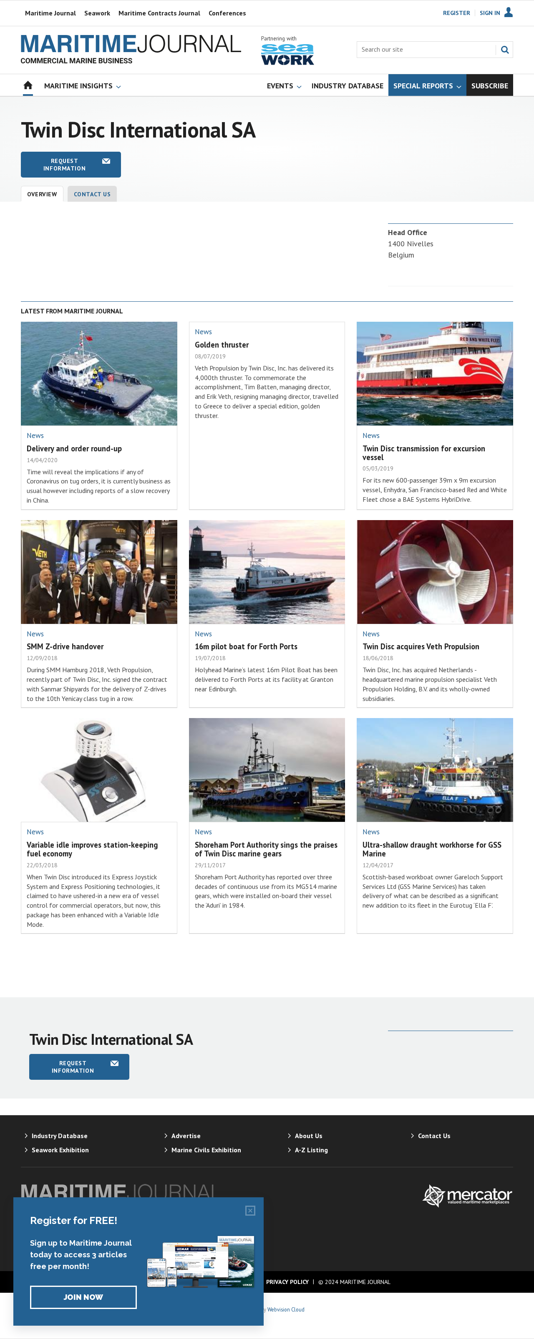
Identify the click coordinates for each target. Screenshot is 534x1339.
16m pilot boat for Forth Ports (246, 646)
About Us (308, 1135)
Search (504, 49)
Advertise (186, 1135)
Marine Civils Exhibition (206, 1150)
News (35, 435)
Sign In (490, 13)
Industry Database (60, 1135)
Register (456, 13)
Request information (64, 164)
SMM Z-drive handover (65, 646)
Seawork (97, 13)
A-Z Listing (311, 1150)
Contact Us (92, 194)
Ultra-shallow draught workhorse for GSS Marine (432, 849)
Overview (42, 194)
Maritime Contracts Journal (159, 13)
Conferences (227, 13)
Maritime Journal (50, 13)
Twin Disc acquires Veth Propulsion (421, 646)
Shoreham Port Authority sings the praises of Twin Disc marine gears (266, 849)
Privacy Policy (287, 1282)
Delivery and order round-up (74, 448)
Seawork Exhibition (60, 1150)
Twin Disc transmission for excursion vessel (424, 452)
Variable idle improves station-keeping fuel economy (92, 849)
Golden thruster (222, 345)
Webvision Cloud (286, 1309)
